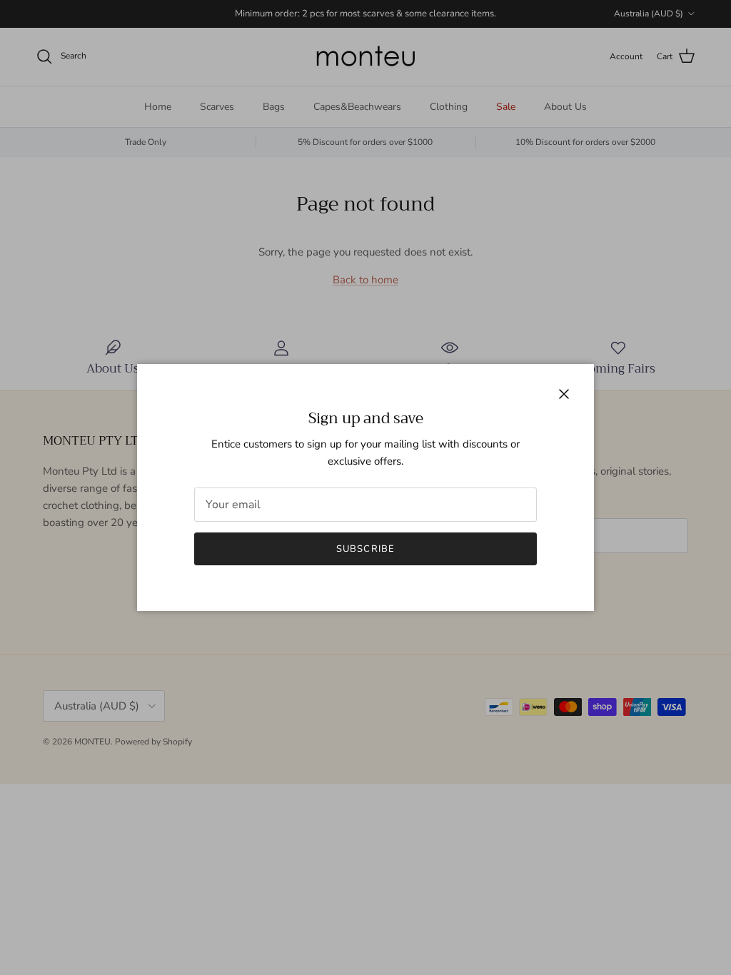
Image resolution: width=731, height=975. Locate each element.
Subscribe (365, 548)
